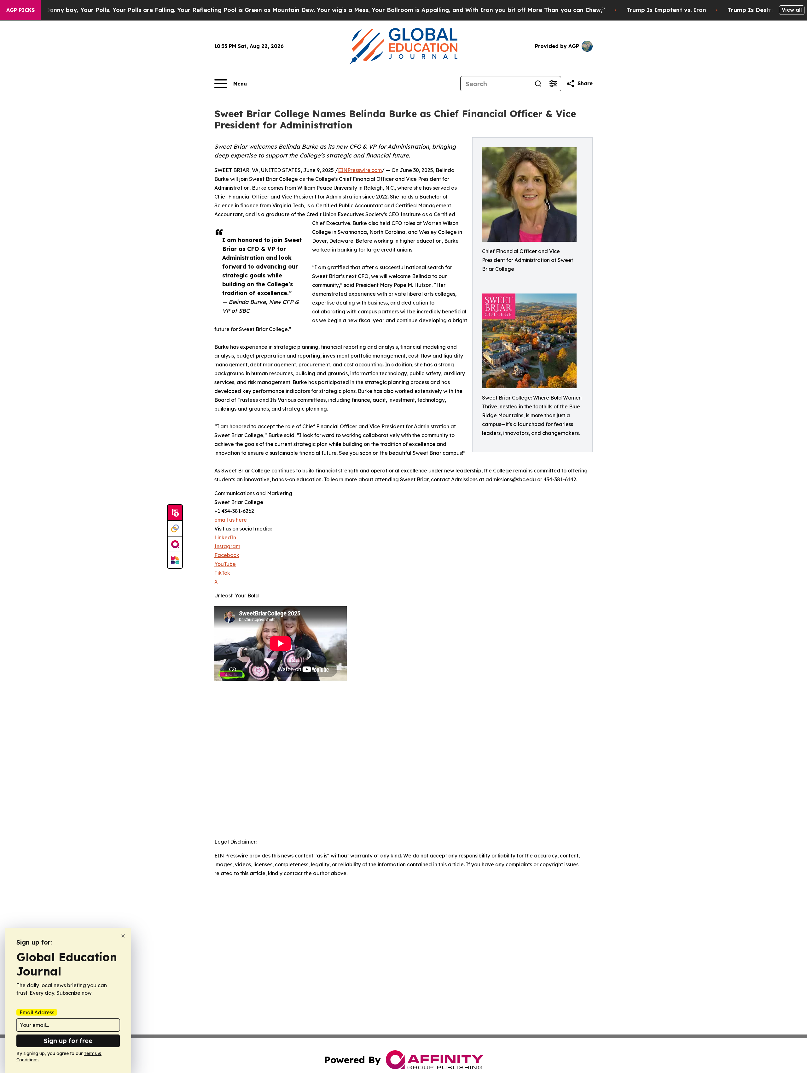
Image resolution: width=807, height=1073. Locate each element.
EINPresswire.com (360, 170)
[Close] (123, 936)
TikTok (222, 573)
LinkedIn (225, 537)
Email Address (37, 1012)
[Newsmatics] (175, 560)
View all (792, 10)
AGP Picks (20, 10)
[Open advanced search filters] (553, 83)
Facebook (226, 555)
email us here (230, 520)
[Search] (538, 83)
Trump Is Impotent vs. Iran (666, 10)
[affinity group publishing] (175, 544)
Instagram (227, 546)
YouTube (225, 564)
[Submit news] (175, 513)
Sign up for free (68, 1041)
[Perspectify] (175, 528)
